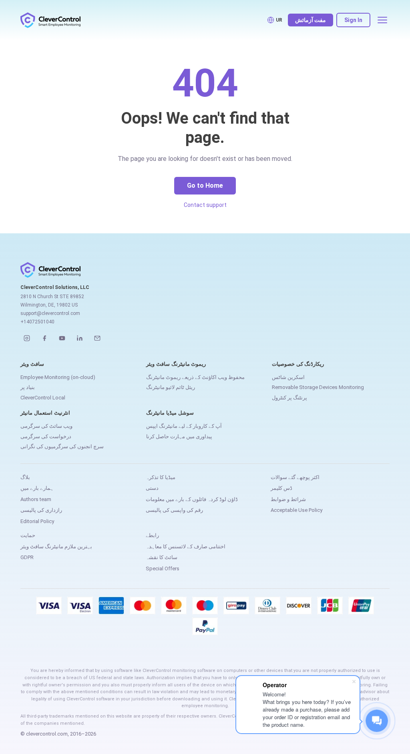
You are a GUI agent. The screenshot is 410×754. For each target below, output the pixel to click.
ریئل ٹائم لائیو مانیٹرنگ (170, 387)
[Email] (97, 338)
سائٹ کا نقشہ (161, 557)
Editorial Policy (37, 521)
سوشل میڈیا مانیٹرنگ (170, 413)
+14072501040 (37, 322)
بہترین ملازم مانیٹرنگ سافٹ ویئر (56, 546)
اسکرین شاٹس (288, 377)
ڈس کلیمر (281, 488)
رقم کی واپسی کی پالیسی (174, 510)
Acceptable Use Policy (296, 510)
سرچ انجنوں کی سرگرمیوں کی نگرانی (62, 446)
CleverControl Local (42, 398)
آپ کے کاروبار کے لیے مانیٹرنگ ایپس (184, 426)
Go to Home (205, 185)
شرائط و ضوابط (288, 499)
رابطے (152, 535)
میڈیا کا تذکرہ (160, 477)
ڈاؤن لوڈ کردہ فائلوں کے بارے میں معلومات (192, 499)
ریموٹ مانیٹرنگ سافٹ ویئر (176, 364)
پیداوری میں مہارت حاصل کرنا (179, 436)
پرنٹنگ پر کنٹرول (289, 398)
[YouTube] (62, 338)
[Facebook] (44, 338)
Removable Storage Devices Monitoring (318, 387)
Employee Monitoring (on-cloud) (57, 377)
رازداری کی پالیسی (41, 510)
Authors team (35, 499)
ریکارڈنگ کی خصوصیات (298, 364)
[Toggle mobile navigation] (382, 20)
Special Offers (162, 569)
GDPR (27, 557)
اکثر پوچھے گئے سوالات (295, 477)
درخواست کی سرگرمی (45, 436)
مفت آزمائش (310, 20)
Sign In (353, 20)
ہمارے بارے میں (37, 488)
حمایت (27, 535)
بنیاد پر (27, 387)
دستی (152, 488)
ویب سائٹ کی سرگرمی (46, 426)
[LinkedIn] (79, 338)
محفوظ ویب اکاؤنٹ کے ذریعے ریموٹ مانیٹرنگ (195, 377)
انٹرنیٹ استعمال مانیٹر (45, 413)
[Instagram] (26, 338)
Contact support (205, 205)
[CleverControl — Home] (50, 20)
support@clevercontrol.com (50, 313)
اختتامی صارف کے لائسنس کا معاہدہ (185, 546)
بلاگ (25, 477)
